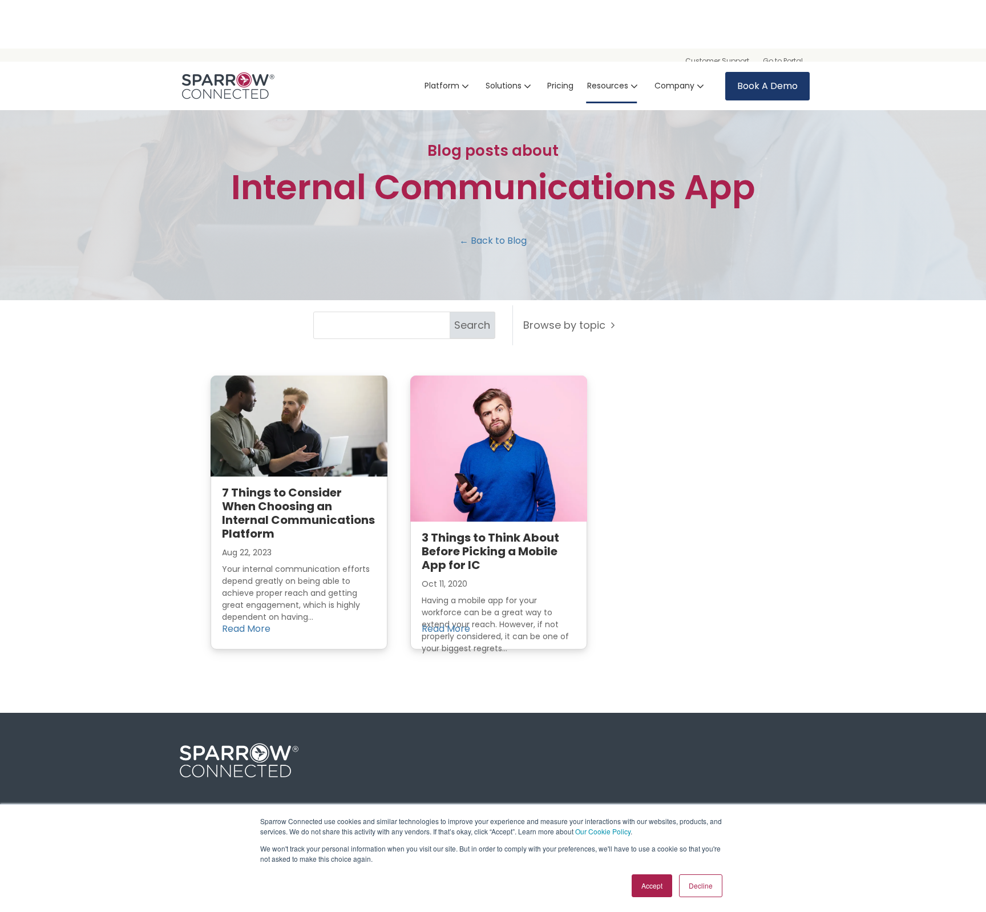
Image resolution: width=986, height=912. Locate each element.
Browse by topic (567, 325)
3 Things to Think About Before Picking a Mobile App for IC (490, 551)
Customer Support (717, 61)
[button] (448, 86)
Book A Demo (767, 85)
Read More (246, 628)
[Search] (472, 325)
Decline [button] (701, 885)
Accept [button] (651, 885)
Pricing (560, 85)
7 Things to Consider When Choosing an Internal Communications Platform (298, 513)
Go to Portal (783, 61)
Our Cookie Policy (603, 831)
